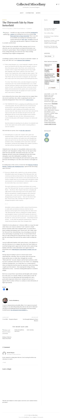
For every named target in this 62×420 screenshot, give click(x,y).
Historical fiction (48, 107)
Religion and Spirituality (49, 116)
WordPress (26, 417)
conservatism (46, 99)
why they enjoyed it (25, 130)
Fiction (54, 103)
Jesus (50, 108)
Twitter (46, 120)
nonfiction (53, 111)
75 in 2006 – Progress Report (9, 319)
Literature (54, 108)
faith (53, 101)
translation (53, 119)
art (51, 93)
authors (53, 93)
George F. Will (47, 71)
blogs (49, 95)
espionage (52, 99)
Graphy (34, 417)
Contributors (30, 13)
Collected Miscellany (31, 4)
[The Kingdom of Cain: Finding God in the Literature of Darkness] (58, 74)
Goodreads (51, 105)
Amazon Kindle (47, 93)
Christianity (47, 98)
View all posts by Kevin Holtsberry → (19, 310)
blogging (46, 95)
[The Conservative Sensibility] (58, 70)
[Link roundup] (33, 330)
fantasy (55, 101)
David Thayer (10, 352)
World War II (51, 120)
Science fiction (46, 117)
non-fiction (47, 111)
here (23, 39)
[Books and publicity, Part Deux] (21, 330)
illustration (46, 108)
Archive (38, 13)
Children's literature (48, 96)
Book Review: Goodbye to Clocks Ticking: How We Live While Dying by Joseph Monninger (51, 42)
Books (52, 95)
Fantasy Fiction (47, 103)
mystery (57, 110)
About (21, 13)
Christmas (53, 98)
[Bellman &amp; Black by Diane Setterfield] (7, 332)
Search (45, 20)
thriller (45, 119)
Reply (4, 362)
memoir (45, 110)
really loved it (29, 99)
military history (51, 110)
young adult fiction (50, 124)
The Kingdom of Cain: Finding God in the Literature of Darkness (50, 75)
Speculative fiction (53, 117)
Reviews (4, 20)
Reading (50, 114)
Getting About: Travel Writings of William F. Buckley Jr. (50, 81)
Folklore (45, 105)
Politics (56, 113)
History (54, 107)
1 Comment (29, 28)
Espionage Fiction (47, 101)
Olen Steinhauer (47, 113)
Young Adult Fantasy (50, 122)
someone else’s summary (23, 60)
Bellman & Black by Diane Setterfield (6, 337)
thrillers (49, 119)
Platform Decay (48, 64)
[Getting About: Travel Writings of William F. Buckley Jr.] (58, 81)
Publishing (46, 114)
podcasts (52, 113)
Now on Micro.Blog (48, 33)
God (48, 105)
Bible (56, 93)
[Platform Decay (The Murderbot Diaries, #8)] (58, 65)
